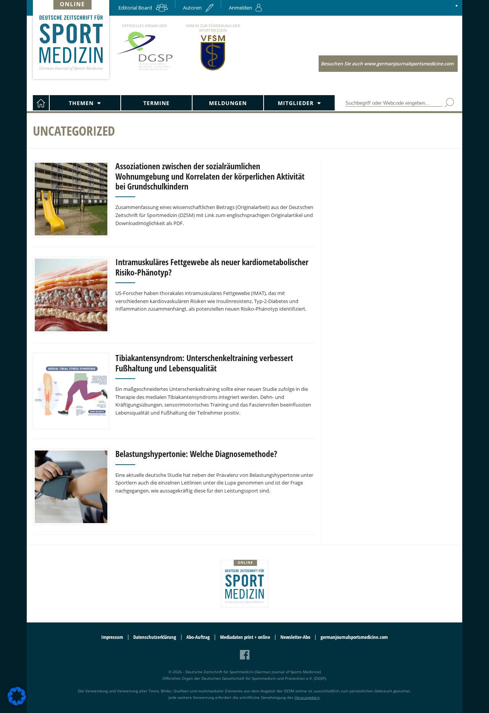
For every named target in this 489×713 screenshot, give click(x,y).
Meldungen (228, 103)
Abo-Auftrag (198, 637)
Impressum (112, 637)
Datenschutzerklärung (154, 637)
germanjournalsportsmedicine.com (354, 637)
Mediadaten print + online (245, 637)
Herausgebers (307, 697)
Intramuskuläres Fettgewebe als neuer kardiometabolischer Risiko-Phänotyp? (211, 266)
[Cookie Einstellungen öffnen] (17, 704)
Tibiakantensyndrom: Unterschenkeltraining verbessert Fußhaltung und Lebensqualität (204, 362)
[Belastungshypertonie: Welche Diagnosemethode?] (71, 486)
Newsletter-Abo (295, 637)
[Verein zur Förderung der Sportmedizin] (213, 70)
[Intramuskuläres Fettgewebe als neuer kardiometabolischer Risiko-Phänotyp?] (71, 295)
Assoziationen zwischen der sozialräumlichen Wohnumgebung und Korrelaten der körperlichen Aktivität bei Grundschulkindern (209, 176)
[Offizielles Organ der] (144, 70)
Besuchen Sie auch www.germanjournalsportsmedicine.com (387, 63)
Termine (156, 103)
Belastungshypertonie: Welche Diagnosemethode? (197, 453)
